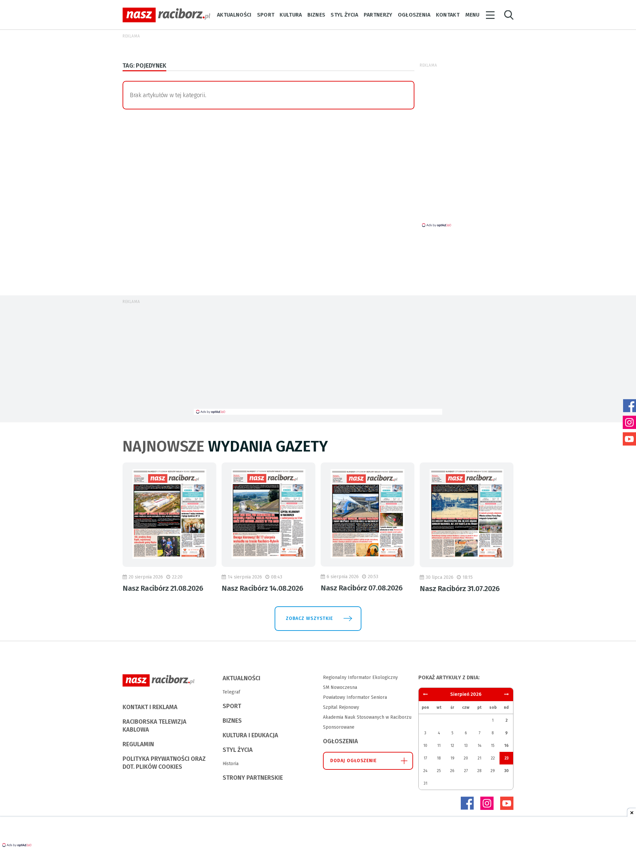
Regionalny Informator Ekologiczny (360, 677)
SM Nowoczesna (340, 687)
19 (452, 758)
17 (425, 758)
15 (493, 745)
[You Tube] (506, 803)
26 (452, 770)
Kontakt (447, 15)
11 (439, 745)
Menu (472, 15)
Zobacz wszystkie (309, 618)
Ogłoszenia (414, 15)
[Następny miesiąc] (425, 694)
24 (425, 770)
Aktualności (234, 15)
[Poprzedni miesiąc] (506, 694)
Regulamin (138, 744)
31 (425, 783)
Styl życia (344, 15)
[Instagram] (487, 803)
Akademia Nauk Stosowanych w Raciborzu (367, 717)
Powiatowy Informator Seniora (355, 697)
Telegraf (231, 692)
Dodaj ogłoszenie (353, 760)
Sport (266, 15)
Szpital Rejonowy (341, 707)
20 (466, 758)
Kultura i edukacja (250, 735)
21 (479, 758)
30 (506, 770)
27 (466, 770)
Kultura (291, 15)
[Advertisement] (318, 359)
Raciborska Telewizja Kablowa (154, 725)
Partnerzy (378, 15)
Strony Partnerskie (253, 777)
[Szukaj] (508, 15)
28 (479, 770)
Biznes (316, 15)
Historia (230, 763)
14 (479, 745)
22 (493, 758)
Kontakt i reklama (150, 707)
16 (506, 745)
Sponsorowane (338, 727)
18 (439, 758)
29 (493, 770)
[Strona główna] (166, 15)
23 (506, 758)
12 (452, 745)
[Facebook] (467, 803)
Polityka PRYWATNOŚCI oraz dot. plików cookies (164, 762)
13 (466, 745)
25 (439, 770)
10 (425, 745)
